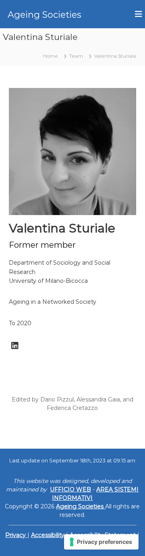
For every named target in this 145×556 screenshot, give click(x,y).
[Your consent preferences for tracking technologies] (101, 542)
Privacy (16, 535)
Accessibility (48, 535)
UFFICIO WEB (70, 489)
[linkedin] (15, 346)
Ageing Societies (44, 14)
